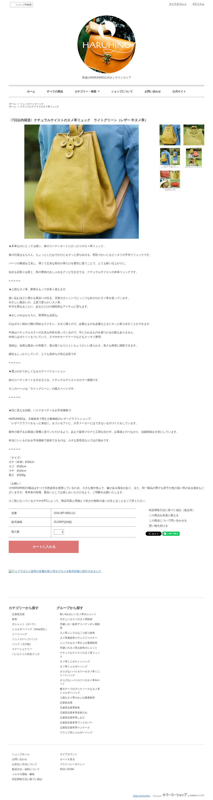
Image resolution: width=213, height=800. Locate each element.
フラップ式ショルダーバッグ (76, 732)
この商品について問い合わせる (168, 520)
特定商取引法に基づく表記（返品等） (172, 510)
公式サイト (179, 91)
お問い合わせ (153, 91)
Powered (157, 796)
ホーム (31, 91)
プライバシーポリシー (72, 764)
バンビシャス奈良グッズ (26, 654)
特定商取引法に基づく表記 (27, 779)
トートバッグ (19, 634)
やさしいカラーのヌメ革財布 (76, 619)
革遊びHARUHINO (141, 796)
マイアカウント (178, 3)
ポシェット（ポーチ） (24, 624)
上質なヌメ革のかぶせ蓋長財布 (77, 697)
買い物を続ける (158, 525)
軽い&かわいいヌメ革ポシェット (78, 614)
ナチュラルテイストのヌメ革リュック (39, 106)
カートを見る (67, 759)
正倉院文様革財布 (70, 707)
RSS (62, 769)
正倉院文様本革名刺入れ (73, 712)
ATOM (70, 769)
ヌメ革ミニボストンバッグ (75, 661)
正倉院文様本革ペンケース (75, 727)
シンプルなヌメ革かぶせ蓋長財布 (78, 642)
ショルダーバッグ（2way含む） (30, 629)
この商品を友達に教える (164, 515)
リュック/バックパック (32, 104)
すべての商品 (55, 91)
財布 (14, 619)
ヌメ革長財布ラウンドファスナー (78, 637)
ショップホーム (21, 754)
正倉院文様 (18, 614)
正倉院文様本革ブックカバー (76, 722)
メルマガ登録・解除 (23, 774)
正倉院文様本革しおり (72, 717)
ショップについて (122, 91)
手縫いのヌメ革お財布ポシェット (78, 647)
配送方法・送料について (26, 769)
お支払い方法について (24, 764)
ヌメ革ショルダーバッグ (73, 666)
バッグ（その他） (22, 644)
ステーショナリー (22, 649)
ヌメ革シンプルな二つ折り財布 (77, 632)
